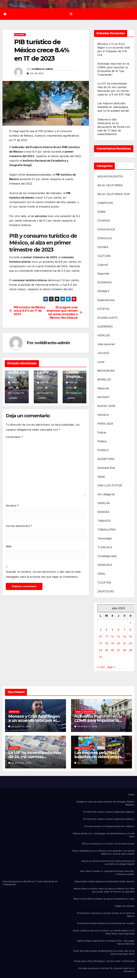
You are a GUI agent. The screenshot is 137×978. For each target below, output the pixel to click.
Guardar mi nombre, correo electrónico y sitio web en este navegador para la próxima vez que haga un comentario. (43, 574)
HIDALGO (103, 335)
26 (112, 650)
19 (112, 643)
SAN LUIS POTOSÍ (109, 485)
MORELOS (104, 379)
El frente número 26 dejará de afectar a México (109, 826)
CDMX (101, 211)
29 (130, 650)
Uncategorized (106, 556)
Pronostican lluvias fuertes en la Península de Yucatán (105, 923)
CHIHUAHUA (106, 229)
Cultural (102, 264)
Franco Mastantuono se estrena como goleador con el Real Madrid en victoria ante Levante (103, 852)
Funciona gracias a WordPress (19, 881)
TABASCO (104, 520)
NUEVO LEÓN (106, 406)
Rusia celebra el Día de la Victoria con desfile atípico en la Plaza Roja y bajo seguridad (103, 932)
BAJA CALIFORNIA (110, 185)
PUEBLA (103, 450)
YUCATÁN (104, 582)
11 (106, 636)
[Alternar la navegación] (71, 14)
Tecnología (104, 538)
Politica (102, 441)
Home (131, 794)
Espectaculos (106, 300)
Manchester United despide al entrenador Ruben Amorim (104, 881)
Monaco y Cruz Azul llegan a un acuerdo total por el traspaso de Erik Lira (34, 720)
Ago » (111, 667)
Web (9, 546)
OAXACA (103, 414)
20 (118, 643)
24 (100, 650)
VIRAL (101, 573)
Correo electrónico (19, 526)
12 (112, 636)
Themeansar (9, 884)
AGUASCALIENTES (110, 176)
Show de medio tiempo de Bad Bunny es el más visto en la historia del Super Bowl (103, 952)
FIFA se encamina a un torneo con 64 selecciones (108, 843)
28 (124, 650)
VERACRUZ (104, 565)
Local (100, 361)
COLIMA (102, 247)
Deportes (103, 273)
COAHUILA (104, 238)
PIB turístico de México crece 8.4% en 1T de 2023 (29, 311)
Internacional (106, 344)
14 (124, 636)
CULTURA (104, 256)
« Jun (101, 667)
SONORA (103, 512)
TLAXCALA (104, 547)
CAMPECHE (105, 203)
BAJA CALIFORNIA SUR (113, 194)
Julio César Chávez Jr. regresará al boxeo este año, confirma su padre (107, 872)
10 (100, 636)
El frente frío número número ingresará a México (108, 811)
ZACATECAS (105, 591)
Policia (101, 432)
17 (100, 643)
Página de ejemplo (124, 906)
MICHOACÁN (106, 370)
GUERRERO (105, 326)
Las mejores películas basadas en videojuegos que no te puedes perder (113, 107)
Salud (101, 476)
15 (130, 636)
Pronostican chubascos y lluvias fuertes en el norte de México (105, 914)
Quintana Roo (106, 467)
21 (124, 643)
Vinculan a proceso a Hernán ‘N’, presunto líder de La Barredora (106, 970)
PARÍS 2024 (105, 423)
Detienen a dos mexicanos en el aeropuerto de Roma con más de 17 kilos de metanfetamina (113, 127)
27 (118, 650)
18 (106, 643)
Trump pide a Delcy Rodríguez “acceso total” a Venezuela (104, 961)
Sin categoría (106, 494)
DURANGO (104, 282)
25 (106, 650)
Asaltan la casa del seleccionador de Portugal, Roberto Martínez (105, 803)
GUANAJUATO (107, 317)
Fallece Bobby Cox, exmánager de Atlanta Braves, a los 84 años (103, 835)
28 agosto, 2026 (21, 726)
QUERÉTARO (106, 459)
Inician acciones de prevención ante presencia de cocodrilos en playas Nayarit (108, 862)
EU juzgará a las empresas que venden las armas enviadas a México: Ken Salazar (62, 312)
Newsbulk (49, 881)
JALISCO (103, 353)
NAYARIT (103, 397)
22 (130, 643)
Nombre (12, 505)
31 (100, 657)
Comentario (14, 437)
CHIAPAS (103, 220)
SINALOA (103, 503)
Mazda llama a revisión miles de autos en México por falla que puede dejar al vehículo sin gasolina (104, 890)
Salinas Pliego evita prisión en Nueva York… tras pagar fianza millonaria (105, 942)
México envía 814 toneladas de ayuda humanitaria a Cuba (104, 898)
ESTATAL (103, 309)
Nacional (20, 35)
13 (118, 636)
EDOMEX (103, 291)
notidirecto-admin (42, 68)
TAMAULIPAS (106, 529)
